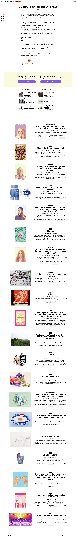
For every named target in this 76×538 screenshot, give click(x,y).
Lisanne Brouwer (52, 276)
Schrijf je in (49, 81)
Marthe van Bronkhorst (47, 419)
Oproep (50, 472)
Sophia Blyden (51, 438)
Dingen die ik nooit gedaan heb (50, 148)
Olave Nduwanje (48, 457)
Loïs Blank (47, 318)
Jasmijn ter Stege (57, 419)
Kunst (51, 513)
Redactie (47, 481)
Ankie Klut (48, 356)
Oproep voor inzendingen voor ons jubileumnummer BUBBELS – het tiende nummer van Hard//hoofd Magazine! (50, 476)
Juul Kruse (47, 130)
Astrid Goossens (47, 213)
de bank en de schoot (50, 436)
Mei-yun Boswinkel (47, 233)
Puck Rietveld (56, 296)
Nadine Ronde (47, 191)
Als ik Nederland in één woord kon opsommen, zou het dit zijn (50, 416)
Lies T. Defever (47, 255)
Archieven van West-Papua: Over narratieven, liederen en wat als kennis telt (50, 337)
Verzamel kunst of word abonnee (34, 534)
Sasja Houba (55, 356)
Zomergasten (50, 164)
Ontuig (51, 294)
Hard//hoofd (4, 1)
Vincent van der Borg (47, 172)
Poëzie (50, 434)
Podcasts (58, 534)
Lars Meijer (47, 398)
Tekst (38, 9)
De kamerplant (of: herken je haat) (38, 7)
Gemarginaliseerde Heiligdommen (50, 515)
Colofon (25, 534)
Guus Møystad (56, 378)
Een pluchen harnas (50, 376)
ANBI (42, 534)
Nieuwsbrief (21, 534)
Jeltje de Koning (55, 130)
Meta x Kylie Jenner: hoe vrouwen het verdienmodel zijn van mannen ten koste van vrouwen (50, 314)
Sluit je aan (26, 81)
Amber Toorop (55, 340)
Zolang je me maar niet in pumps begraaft (50, 188)
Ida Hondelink (51, 517)
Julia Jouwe (48, 340)
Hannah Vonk (56, 233)
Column (50, 310)
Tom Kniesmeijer (47, 378)
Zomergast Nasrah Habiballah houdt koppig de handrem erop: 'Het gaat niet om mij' (51, 251)
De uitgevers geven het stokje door (50, 274)
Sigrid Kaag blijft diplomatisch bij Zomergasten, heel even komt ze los (51, 127)
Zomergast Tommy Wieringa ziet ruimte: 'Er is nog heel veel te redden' (50, 168)
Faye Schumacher (47, 150)
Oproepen (46, 534)
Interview (50, 272)
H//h (9, 535)
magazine (11, 1)
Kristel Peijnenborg (55, 398)
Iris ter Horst (56, 457)
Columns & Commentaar (50, 392)
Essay (51, 333)
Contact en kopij (52, 534)
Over (16, 534)
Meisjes (50, 231)
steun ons (17, 1)
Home (13, 534)
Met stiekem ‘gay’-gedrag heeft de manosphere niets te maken (51, 395)
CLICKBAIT (51, 355)
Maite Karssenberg (39, 10)
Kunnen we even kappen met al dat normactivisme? (50, 496)
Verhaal (50, 146)
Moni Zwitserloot (48, 296)
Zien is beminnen (50, 455)
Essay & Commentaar (50, 124)
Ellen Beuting (56, 191)
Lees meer (61, 138)
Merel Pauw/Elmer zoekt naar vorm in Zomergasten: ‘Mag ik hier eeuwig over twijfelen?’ (51, 209)
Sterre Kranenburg (56, 150)
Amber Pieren (55, 318)
